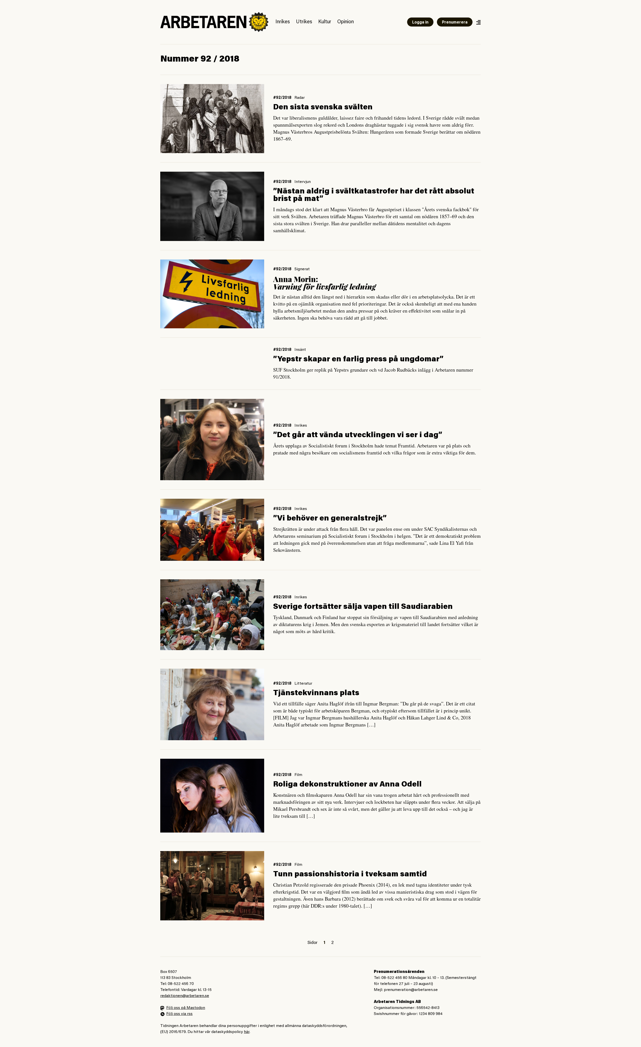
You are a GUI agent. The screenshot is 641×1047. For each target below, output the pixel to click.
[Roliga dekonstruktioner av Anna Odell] (212, 796)
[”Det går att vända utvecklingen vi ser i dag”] (212, 439)
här (246, 1032)
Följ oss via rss (179, 1014)
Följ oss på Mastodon (185, 1008)
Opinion (345, 22)
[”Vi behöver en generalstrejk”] (212, 530)
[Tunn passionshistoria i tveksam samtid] (212, 885)
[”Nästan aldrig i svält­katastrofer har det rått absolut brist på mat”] (212, 206)
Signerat (302, 269)
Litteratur (303, 684)
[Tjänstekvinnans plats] (212, 704)
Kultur (324, 22)
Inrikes (282, 22)
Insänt (300, 350)
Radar (299, 98)
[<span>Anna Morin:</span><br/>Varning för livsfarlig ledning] (212, 293)
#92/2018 (282, 98)
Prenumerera (454, 23)
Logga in (420, 23)
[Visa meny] (478, 22)
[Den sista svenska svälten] (212, 118)
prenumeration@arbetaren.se (411, 990)
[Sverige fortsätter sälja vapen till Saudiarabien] (212, 614)
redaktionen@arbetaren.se (184, 996)
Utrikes (304, 22)
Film (298, 775)
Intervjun (302, 182)
